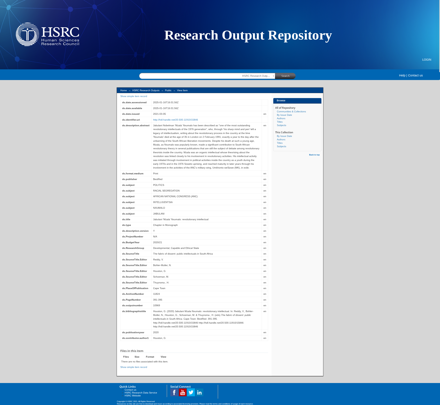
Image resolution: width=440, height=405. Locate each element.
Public (168, 90)
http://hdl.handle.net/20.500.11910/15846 (175, 119)
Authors (281, 118)
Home (123, 90)
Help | (403, 75)
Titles (280, 121)
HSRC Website (133, 395)
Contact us (415, 75)
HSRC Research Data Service (141, 392)
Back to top (314, 155)
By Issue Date (284, 115)
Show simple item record (133, 96)
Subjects (281, 125)
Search (285, 75)
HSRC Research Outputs (146, 90)
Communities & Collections (291, 111)
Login (426, 59)
